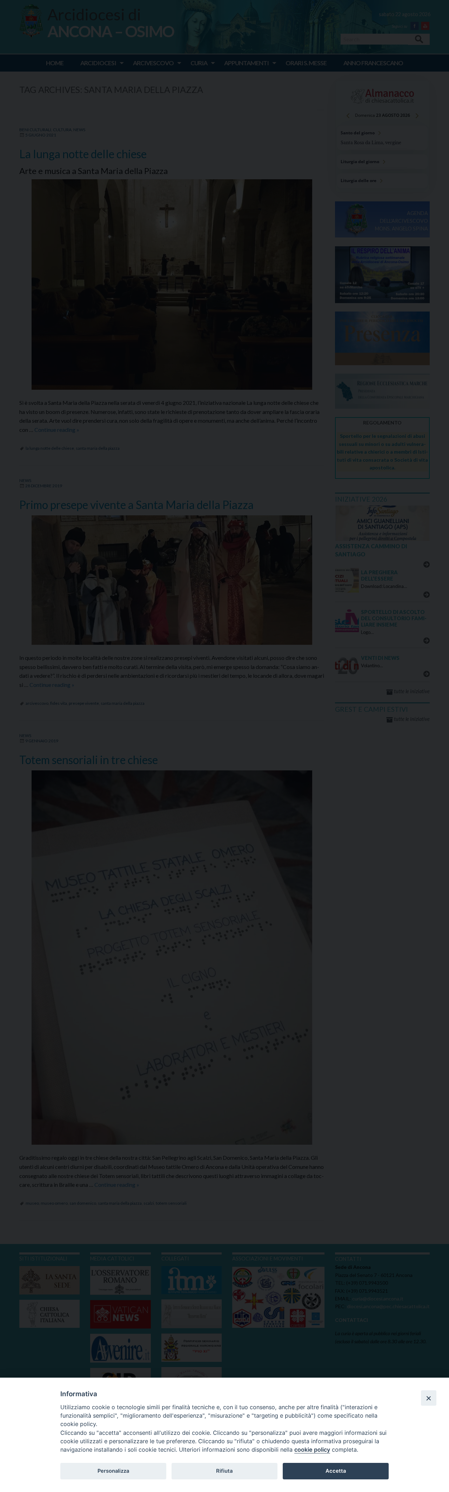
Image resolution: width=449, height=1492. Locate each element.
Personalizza (113, 1471)
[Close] (428, 1398)
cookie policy (312, 1449)
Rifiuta (224, 1471)
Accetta (336, 1471)
